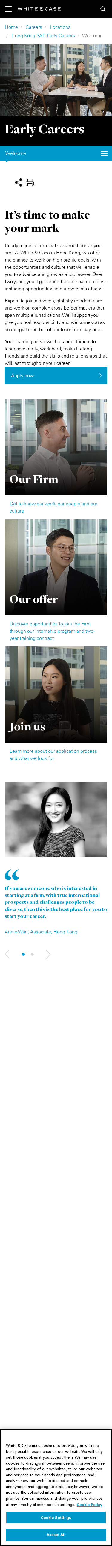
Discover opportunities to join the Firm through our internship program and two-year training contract (52, 631)
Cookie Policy (89, 1504)
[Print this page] (30, 182)
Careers (34, 27)
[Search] (103, 9)
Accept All (56, 1534)
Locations (60, 27)
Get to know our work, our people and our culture (53, 507)
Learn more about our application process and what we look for (53, 754)
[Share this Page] (18, 182)
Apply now (22, 375)
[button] (7, 954)
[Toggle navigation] (11, 9)
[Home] (39, 9)
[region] (56, 1487)
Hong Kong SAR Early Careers (43, 35)
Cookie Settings (56, 1517)
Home (11, 27)
